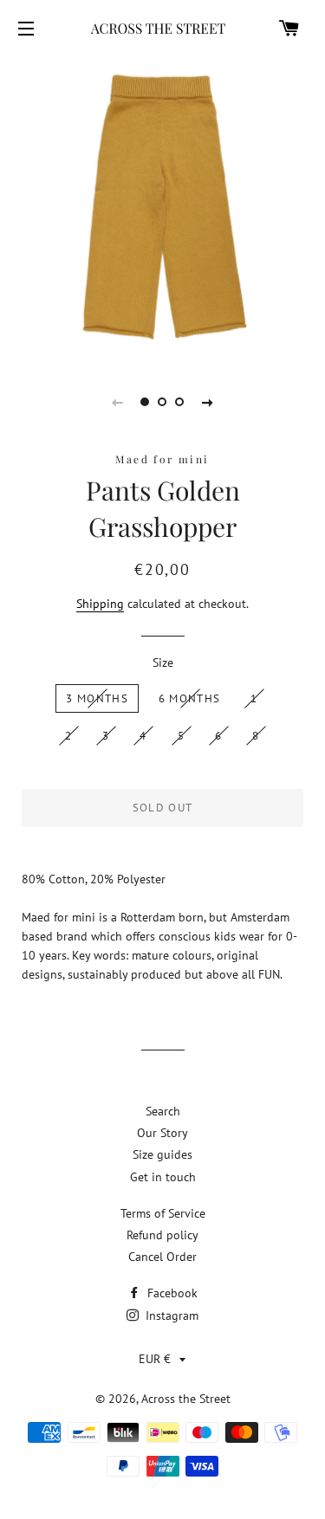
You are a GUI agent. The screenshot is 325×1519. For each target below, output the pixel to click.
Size (163, 662)
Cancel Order (162, 1256)
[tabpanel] (162, 207)
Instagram (170, 1315)
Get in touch (163, 1177)
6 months (189, 698)
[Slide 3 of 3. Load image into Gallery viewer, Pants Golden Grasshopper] (180, 401)
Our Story (162, 1133)
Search (163, 1111)
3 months (96, 698)
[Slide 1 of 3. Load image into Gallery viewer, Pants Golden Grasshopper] (145, 401)
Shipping (100, 603)
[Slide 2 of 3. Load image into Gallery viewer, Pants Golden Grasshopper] (163, 401)
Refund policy (162, 1235)
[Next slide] (208, 402)
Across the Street (186, 1398)
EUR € (155, 1359)
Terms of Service (162, 1213)
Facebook (171, 1293)
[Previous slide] (118, 402)
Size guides (162, 1154)
